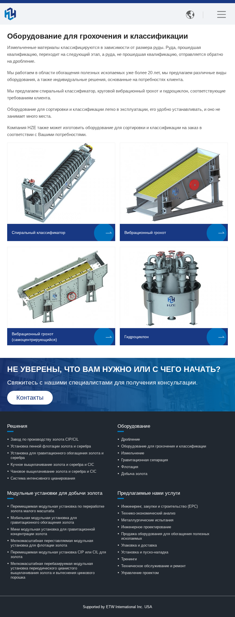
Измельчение (132, 453)
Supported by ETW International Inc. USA (117, 607)
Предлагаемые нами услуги (148, 493)
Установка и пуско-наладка (144, 552)
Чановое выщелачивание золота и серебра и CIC (53, 471)
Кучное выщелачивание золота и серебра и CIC (52, 464)
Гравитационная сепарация (144, 460)
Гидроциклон (136, 336)
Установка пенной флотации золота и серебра (51, 446)
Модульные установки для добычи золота (54, 493)
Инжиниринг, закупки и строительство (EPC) (159, 506)
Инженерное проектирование (146, 527)
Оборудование (133, 426)
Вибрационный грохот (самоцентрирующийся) (34, 337)
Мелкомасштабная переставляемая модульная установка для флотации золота (52, 543)
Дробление (130, 439)
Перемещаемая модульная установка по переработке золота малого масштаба (57, 508)
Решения (17, 426)
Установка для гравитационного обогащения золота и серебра (57, 455)
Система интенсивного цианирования (43, 478)
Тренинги (129, 559)
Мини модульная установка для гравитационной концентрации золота (53, 531)
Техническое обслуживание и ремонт (153, 566)
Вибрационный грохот (145, 232)
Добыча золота (134, 474)
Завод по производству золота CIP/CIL (45, 439)
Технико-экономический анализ (148, 513)
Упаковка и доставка (139, 545)
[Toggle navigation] (221, 14)
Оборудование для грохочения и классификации (163, 446)
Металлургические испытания (147, 520)
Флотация (129, 467)
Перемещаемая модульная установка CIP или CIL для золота (58, 554)
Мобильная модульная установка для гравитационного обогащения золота (44, 520)
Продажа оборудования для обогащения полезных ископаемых (165, 536)
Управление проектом (140, 573)
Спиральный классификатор (38, 232)
